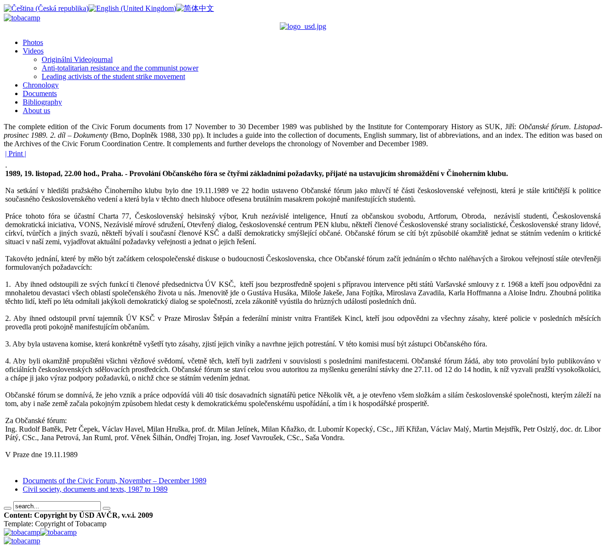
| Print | (15, 154)
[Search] (7, 508)
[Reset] (106, 508)
